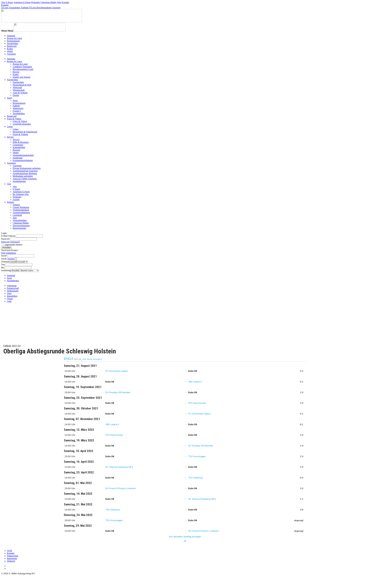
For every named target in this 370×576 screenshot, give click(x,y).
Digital (16, 95)
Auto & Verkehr (20, 92)
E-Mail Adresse (8, 236)
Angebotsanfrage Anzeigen (25, 171)
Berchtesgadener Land (23, 69)
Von (3, 264)
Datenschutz (12, 556)
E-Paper (9, 2)
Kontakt (65, 2)
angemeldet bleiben (13, 244)
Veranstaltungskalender (23, 155)
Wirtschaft (17, 87)
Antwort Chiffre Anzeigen (25, 178)
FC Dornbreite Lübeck (116, 371)
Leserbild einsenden (22, 124)
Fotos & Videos (14, 119)
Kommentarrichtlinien (23, 160)
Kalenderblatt (19, 147)
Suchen (11, 258)
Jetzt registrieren (8, 253)
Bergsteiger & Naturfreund (25, 132)
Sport (9, 98)
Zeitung (10, 202)
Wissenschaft (19, 90)
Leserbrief (17, 215)
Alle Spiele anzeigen (92, 359)
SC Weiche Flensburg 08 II (119, 467)
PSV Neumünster (197, 403)
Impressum (12, 558)
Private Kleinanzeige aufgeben (27, 168)
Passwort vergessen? (10, 242)
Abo (3, 2)
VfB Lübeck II (195, 381)
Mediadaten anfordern (23, 176)
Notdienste (18, 158)
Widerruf (11, 561)
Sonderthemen (19, 181)
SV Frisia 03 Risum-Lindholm (120, 488)
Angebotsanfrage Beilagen (25, 173)
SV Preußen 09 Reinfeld (117, 392)
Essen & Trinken (20, 134)
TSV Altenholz (195, 477)
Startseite (11, 35)
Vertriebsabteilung (21, 210)
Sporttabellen (19, 113)
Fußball (16, 105)
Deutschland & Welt (22, 85)
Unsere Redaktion (21, 207)
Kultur (10, 48)
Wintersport (18, 108)
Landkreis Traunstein (22, 66)
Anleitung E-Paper (22, 2)
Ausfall (16, 199)
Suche (4, 255)
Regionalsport (13, 41)
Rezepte (16, 150)
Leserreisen (18, 145)
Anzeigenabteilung (21, 212)
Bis (2, 267)
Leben (10, 126)
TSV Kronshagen (197, 456)
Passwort (5, 239)
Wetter (10, 51)
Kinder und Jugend (21, 77)
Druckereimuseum (21, 225)
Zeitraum (5, 261)
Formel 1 (17, 111)
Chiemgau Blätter (48, 2)
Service (10, 137)
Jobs (59, 2)
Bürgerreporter (19, 228)
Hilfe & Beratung (21, 142)
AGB (9, 550)
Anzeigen (11, 54)
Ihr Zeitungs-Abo (21, 194)
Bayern (16, 72)
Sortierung (6, 270)
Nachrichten (12, 43)
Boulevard (11, 46)
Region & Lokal (14, 38)
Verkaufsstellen (20, 220)
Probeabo (35, 2)
